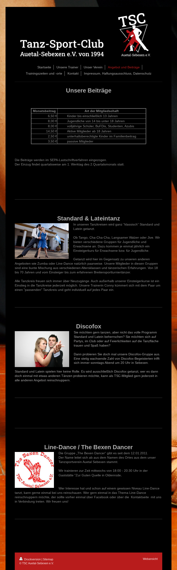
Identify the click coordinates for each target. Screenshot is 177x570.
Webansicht (150, 559)
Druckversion (32, 559)
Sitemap (48, 559)
